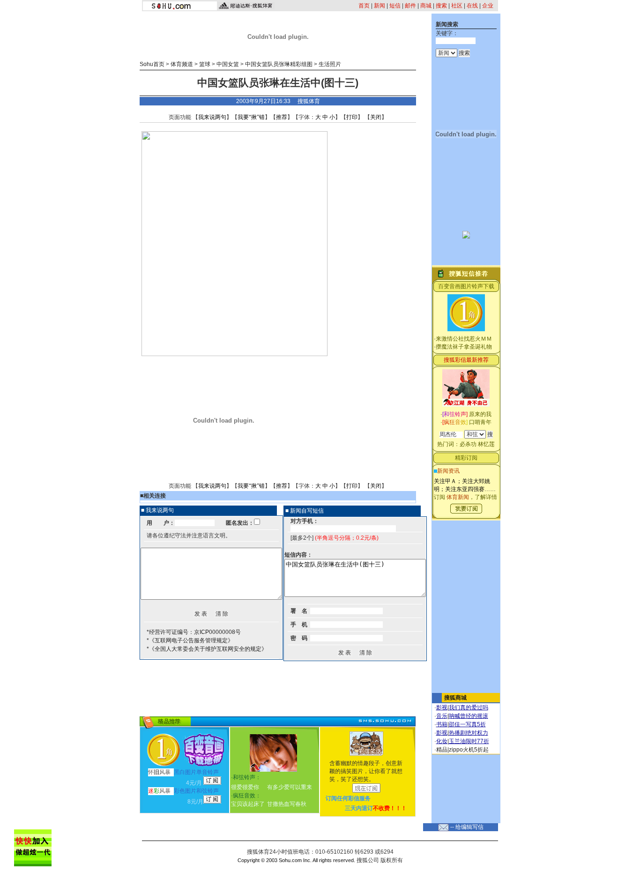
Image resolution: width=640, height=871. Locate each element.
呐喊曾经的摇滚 (468, 716)
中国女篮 (227, 64)
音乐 (441, 716)
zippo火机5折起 (469, 749)
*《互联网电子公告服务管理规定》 (190, 640)
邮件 (410, 5)
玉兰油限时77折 (469, 741)
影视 (441, 707)
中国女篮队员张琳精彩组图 (279, 64)
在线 (472, 5)
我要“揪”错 (251, 117)
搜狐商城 (455, 697)
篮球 (204, 64)
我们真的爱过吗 (468, 707)
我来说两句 (212, 117)
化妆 (441, 741)
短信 (395, 5)
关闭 (375, 117)
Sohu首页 (152, 64)
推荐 (281, 117)
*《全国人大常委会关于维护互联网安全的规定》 (207, 649)
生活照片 (330, 64)
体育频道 (182, 64)
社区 (456, 5)
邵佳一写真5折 (467, 724)
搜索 (441, 5)
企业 (487, 5)
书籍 (441, 724)
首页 (364, 5)
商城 (426, 5)
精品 (441, 749)
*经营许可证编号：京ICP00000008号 (194, 632)
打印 (351, 117)
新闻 (379, 5)
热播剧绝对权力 (468, 733)
